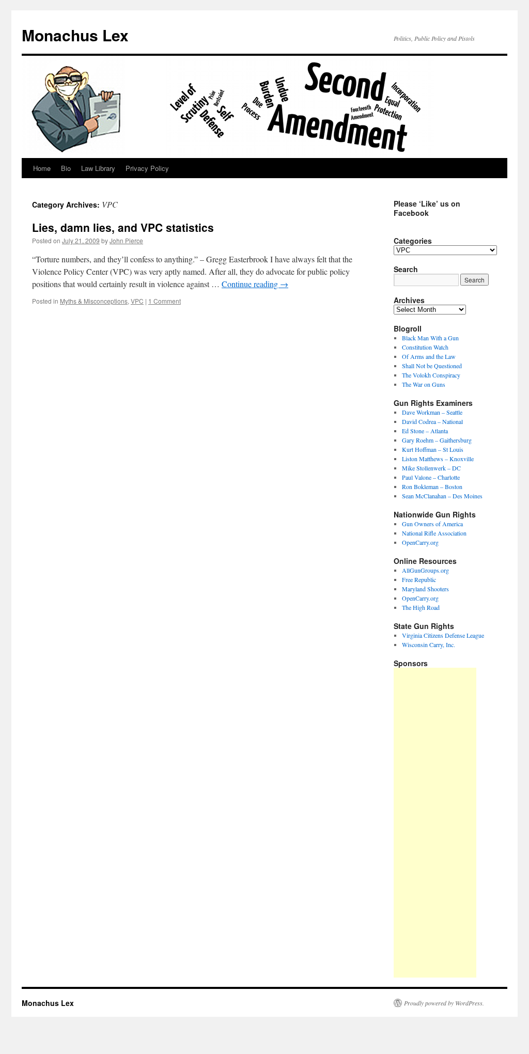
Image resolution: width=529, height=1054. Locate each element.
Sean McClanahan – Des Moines (442, 496)
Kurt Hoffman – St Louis (432, 449)
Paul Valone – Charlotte (431, 477)
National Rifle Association (434, 533)
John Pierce (126, 240)
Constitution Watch (425, 347)
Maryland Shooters (425, 589)
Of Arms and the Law (429, 356)
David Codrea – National (432, 421)
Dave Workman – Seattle (432, 412)
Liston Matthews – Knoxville (438, 458)
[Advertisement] (435, 823)
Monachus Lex (75, 35)
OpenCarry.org (420, 542)
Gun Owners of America (432, 524)
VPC (137, 300)
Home (42, 168)
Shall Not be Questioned (432, 365)
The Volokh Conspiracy (431, 375)
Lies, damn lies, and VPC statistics (123, 227)
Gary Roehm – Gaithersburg (437, 440)
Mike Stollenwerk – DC (431, 468)
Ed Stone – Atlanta (425, 431)
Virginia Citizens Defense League (443, 635)
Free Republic (419, 579)
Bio (66, 168)
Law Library (98, 168)
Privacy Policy (147, 168)
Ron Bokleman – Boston (432, 486)
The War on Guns (423, 384)
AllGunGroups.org (425, 570)
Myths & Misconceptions (94, 300)
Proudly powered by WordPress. (444, 1003)
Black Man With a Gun (430, 338)
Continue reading (255, 283)
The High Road (421, 607)
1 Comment (164, 300)
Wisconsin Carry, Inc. (428, 644)
